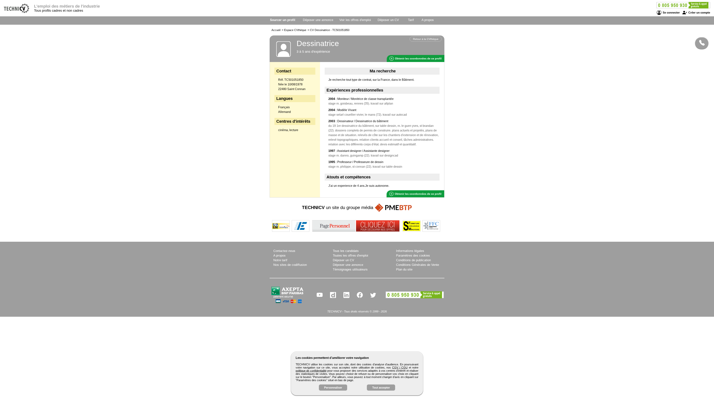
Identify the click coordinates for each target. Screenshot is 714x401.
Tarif (411, 20)
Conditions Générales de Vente (417, 265)
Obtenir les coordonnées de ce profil (417, 193)
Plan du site (404, 269)
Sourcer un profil (282, 20)
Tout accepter (381, 387)
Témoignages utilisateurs (350, 269)
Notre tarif (280, 260)
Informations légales (410, 251)
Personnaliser (333, 387)
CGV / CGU (400, 367)
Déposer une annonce (318, 20)
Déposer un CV (388, 20)
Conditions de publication (413, 260)
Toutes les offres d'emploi (350, 255)
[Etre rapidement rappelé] (700, 43)
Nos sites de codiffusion (290, 265)
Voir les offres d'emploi (355, 20)
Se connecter (671, 12)
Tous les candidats (346, 251)
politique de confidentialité (311, 370)
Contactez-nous (284, 251)
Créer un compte (699, 12)
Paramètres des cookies (413, 255)
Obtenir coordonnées (418, 58)
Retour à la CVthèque (425, 39)
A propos (428, 20)
